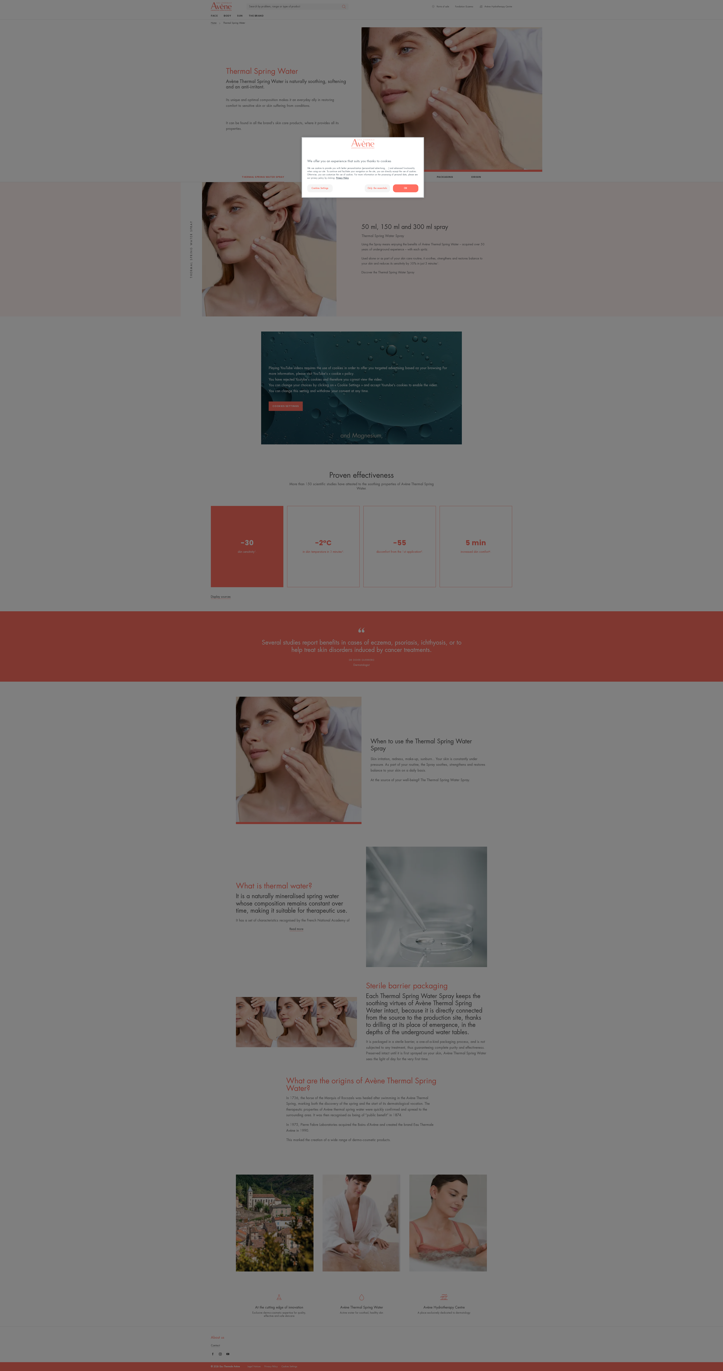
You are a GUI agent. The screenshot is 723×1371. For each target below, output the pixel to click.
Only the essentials (377, 188)
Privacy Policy (342, 178)
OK (405, 188)
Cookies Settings (320, 188)
